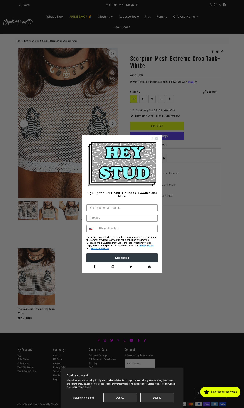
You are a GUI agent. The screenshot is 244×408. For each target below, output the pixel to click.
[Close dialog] (156, 138)
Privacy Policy (84, 387)
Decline (157, 397)
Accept (120, 397)
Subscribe (122, 257)
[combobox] (92, 228)
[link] (94, 266)
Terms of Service (100, 248)
